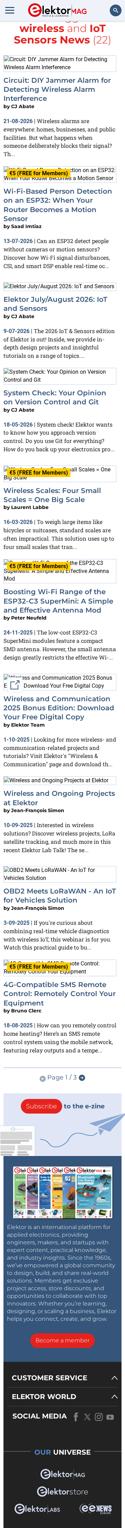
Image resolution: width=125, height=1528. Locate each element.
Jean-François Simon (37, 810)
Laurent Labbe (30, 507)
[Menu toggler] (10, 10)
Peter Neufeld (29, 618)
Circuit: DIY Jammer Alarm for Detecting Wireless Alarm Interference (57, 89)
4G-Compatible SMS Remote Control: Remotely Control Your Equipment (59, 993)
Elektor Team (28, 725)
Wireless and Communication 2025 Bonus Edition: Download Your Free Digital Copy (58, 708)
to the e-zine (65, 1106)
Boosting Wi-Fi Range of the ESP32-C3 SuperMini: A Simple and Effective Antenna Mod (58, 601)
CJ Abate (22, 106)
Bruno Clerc (26, 1011)
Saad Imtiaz (26, 226)
